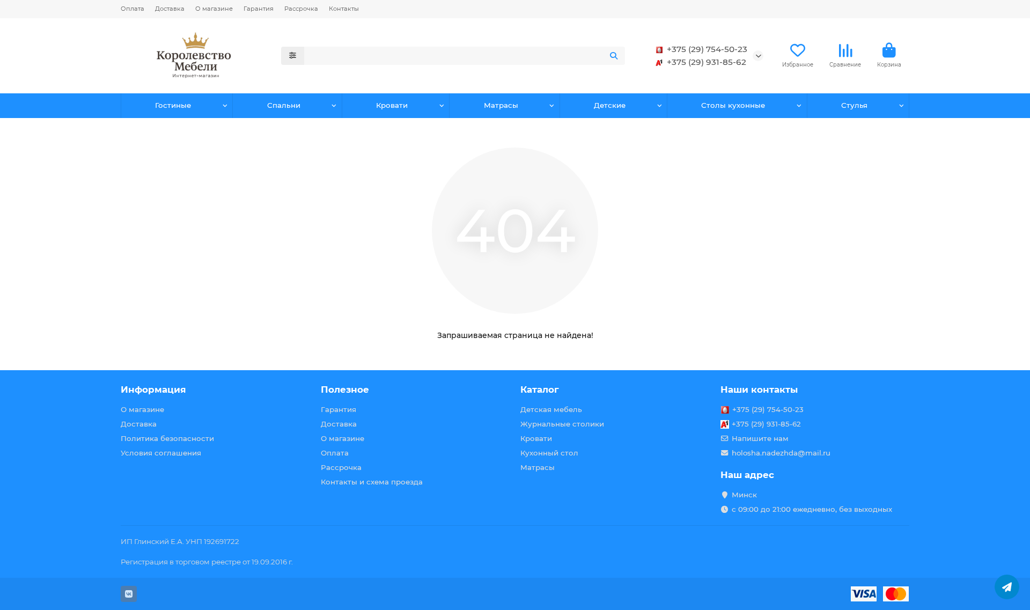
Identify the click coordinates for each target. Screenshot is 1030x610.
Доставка (170, 8)
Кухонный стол (549, 453)
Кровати (392, 105)
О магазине (214, 8)
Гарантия (259, 8)
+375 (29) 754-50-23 (707, 49)
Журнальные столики (562, 424)
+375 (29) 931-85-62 (706, 62)
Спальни (283, 105)
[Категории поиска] (292, 56)
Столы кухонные (733, 105)
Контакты (344, 8)
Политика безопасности (167, 438)
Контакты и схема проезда (372, 481)
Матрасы (501, 105)
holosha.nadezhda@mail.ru (781, 453)
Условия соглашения (161, 453)
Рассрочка (301, 8)
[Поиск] (613, 55)
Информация (153, 389)
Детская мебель (551, 409)
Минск (744, 494)
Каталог (539, 389)
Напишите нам (760, 438)
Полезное (345, 389)
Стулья (854, 105)
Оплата (132, 8)
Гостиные (173, 105)
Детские (610, 105)
